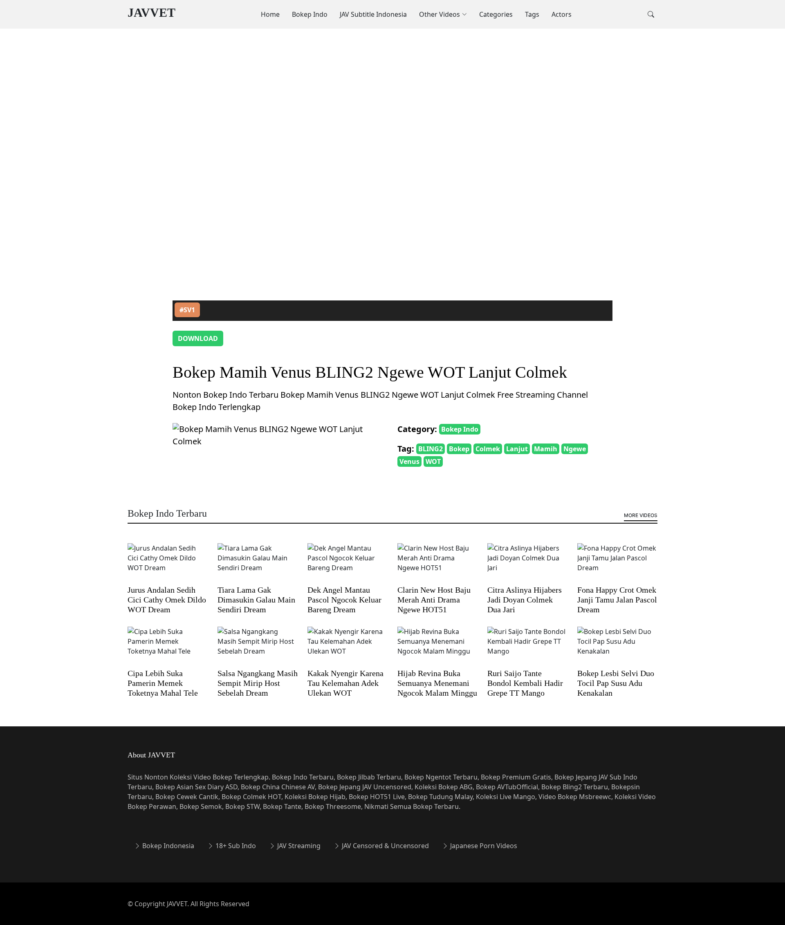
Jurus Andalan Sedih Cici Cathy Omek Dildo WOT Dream (167, 599)
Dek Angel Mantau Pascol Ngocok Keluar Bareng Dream (344, 599)
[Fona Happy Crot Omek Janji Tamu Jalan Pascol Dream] (617, 563)
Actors (562, 14)
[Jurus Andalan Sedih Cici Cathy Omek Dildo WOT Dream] (168, 563)
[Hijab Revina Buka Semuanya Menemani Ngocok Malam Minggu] (437, 646)
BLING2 (430, 448)
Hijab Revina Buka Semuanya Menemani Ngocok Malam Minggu (437, 683)
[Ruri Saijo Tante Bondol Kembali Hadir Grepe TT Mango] (527, 646)
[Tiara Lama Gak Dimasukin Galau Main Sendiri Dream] (258, 563)
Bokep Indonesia (167, 845)
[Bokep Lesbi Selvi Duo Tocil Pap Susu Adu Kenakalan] (617, 646)
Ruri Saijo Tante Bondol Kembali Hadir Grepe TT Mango (525, 683)
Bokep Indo (309, 14)
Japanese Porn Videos (483, 845)
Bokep (459, 448)
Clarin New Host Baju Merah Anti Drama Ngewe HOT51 (434, 599)
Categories (496, 14)
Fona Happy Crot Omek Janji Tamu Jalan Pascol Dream (617, 599)
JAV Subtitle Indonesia (373, 14)
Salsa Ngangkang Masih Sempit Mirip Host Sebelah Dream (258, 683)
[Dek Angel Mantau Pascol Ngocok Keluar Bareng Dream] (347, 563)
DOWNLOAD (198, 338)
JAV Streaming (298, 845)
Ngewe (574, 448)
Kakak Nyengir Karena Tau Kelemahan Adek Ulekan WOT (345, 683)
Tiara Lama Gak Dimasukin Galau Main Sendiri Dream (256, 599)
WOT (433, 461)
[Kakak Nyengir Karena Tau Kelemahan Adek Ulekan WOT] (347, 646)
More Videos (640, 515)
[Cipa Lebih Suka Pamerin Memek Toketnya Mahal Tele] (168, 646)
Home (270, 14)
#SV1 (187, 309)
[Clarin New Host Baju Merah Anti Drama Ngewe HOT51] (437, 563)
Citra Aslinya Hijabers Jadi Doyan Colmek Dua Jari (524, 599)
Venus (409, 461)
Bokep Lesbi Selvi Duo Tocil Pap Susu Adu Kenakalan (615, 683)
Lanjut (517, 448)
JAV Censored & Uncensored (384, 845)
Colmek (487, 448)
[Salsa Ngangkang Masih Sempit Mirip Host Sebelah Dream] (258, 646)
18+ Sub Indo (235, 845)
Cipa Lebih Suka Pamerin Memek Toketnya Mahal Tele (163, 683)
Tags (532, 14)
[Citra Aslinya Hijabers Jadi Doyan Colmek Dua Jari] (527, 563)
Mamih (545, 448)
